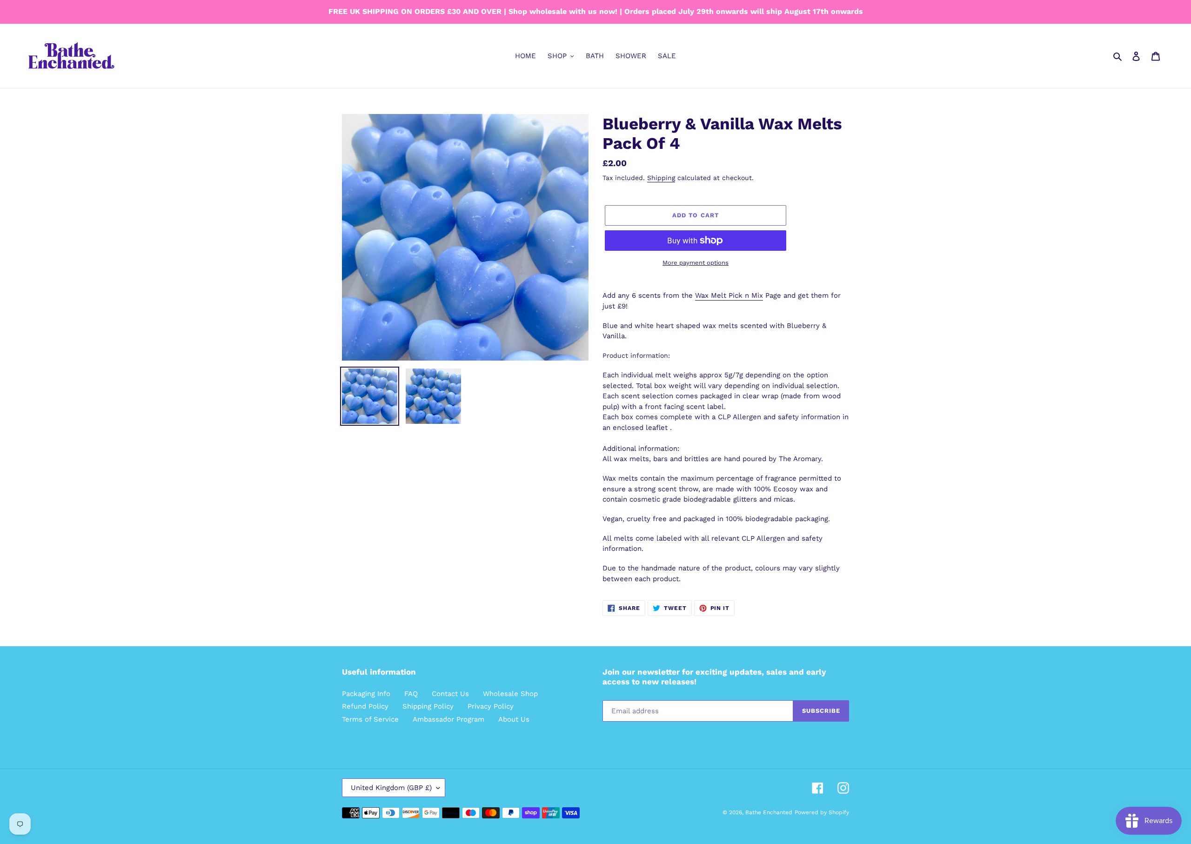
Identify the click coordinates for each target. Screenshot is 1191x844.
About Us (513, 719)
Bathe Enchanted (768, 812)
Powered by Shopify (822, 812)
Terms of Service (370, 719)
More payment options (695, 262)
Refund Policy (365, 706)
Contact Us (450, 694)
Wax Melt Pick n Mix (729, 295)
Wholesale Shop (510, 694)
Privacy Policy (491, 706)
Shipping (661, 177)
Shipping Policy (428, 706)
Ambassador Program (448, 719)
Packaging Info (366, 694)
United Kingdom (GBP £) (391, 788)
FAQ (411, 694)
